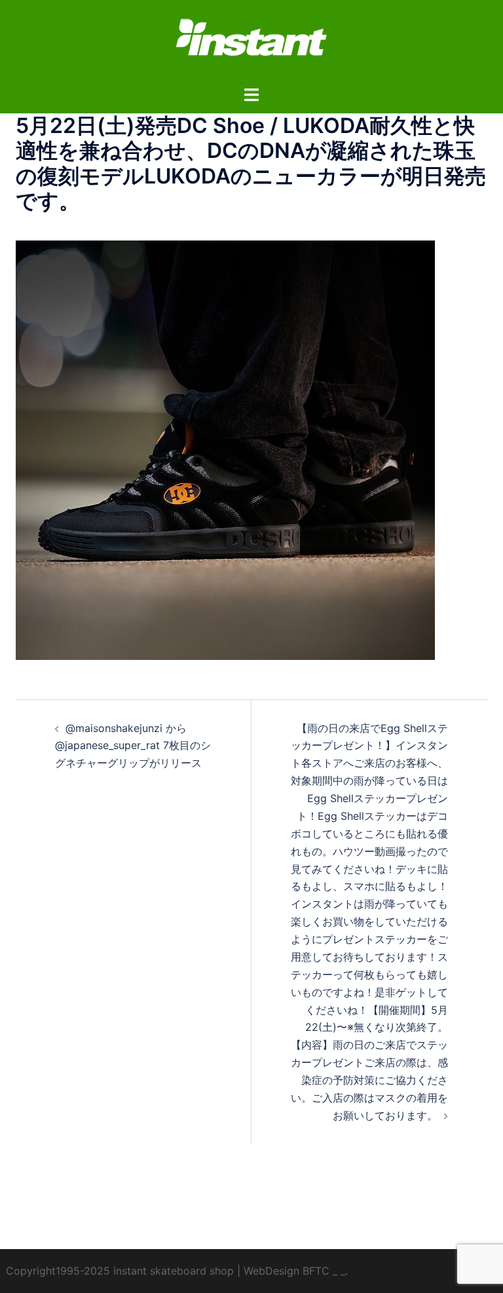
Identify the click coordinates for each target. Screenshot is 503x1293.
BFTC (316, 1270)
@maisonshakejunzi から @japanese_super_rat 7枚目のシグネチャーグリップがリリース (133, 746)
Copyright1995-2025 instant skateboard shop (120, 1270)
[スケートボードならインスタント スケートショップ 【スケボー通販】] (251, 41)
